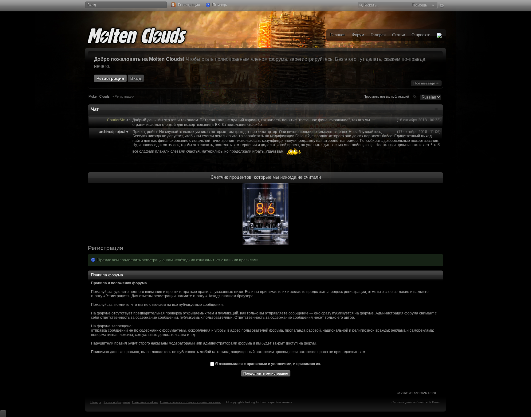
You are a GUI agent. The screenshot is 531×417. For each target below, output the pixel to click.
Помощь (219, 5)
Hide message (424, 83)
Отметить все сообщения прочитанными (190, 402)
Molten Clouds (99, 96)
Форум (358, 35)
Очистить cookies (145, 402)
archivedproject (112, 132)
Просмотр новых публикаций (386, 96)
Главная (337, 35)
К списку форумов (117, 402)
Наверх (95, 402)
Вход (91, 5)
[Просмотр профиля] (127, 120)
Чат (95, 109)
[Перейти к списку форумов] (146, 34)
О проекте (420, 35)
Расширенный (442, 5)
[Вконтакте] (439, 35)
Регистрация (188, 5)
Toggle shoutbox (437, 110)
